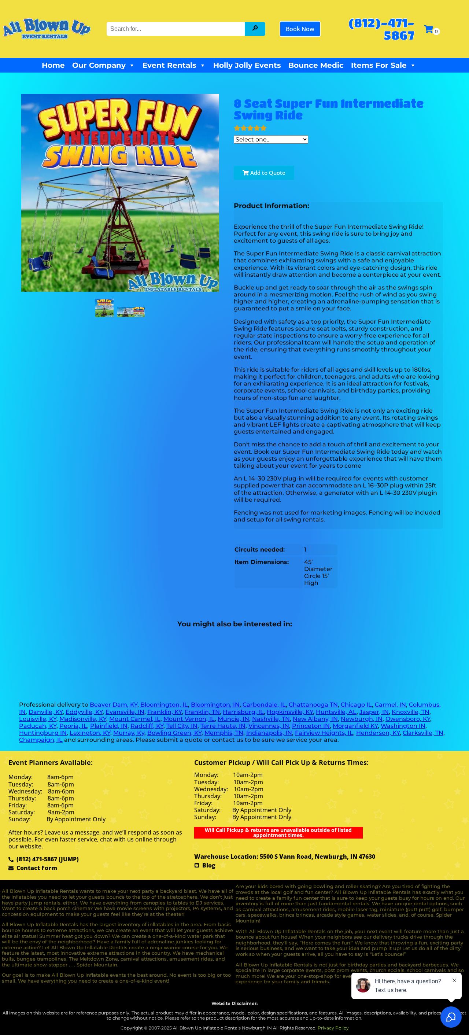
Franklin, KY (164, 711)
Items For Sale (379, 65)
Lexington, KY (90, 732)
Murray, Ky (128, 732)
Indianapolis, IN (269, 732)
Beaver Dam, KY (113, 704)
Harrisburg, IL (243, 711)
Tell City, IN (181, 725)
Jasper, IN (374, 711)
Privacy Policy (333, 1028)
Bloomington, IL (164, 704)
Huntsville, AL (336, 711)
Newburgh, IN (362, 718)
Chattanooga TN (313, 704)
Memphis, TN (223, 732)
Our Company (99, 65)
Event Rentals (169, 65)
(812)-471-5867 (381, 28)
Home (53, 65)
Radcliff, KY (146, 725)
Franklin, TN (202, 711)
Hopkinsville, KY (290, 711)
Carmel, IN (390, 704)
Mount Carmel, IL (134, 718)
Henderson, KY (378, 732)
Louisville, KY (37, 718)
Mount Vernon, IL (189, 718)
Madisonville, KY (82, 718)
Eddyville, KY (84, 711)
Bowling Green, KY (174, 732)
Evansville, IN (125, 711)
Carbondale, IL (264, 704)
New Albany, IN (315, 718)
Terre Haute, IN (222, 725)
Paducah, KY (37, 725)
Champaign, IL (41, 739)
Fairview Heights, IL (324, 732)
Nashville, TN (271, 718)
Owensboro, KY (407, 718)
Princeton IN (311, 725)
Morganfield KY (355, 725)
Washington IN (403, 725)
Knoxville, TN (410, 711)
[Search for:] (177, 29)
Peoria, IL (73, 725)
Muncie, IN (233, 718)
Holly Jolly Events (247, 65)
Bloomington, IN (215, 704)
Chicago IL (356, 704)
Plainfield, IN (109, 725)
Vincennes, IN (268, 725)
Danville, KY (46, 711)
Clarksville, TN (423, 732)
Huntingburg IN (43, 732)
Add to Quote (267, 172)
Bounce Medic (316, 65)
